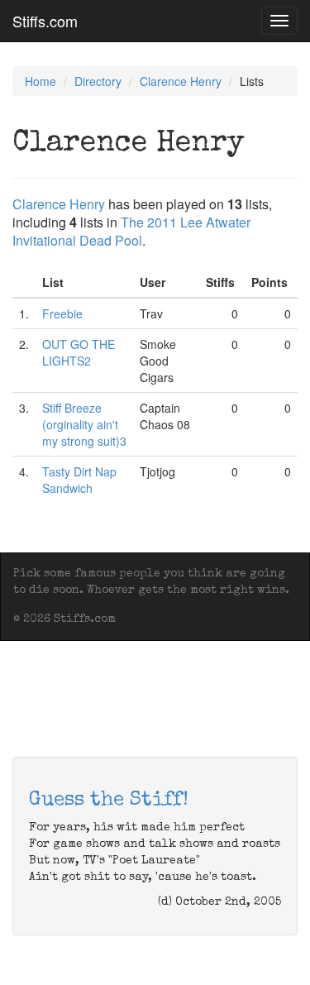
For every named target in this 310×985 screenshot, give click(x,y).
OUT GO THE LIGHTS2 (78, 352)
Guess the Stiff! (108, 800)
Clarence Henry (181, 81)
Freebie (62, 313)
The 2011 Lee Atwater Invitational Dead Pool (131, 231)
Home (40, 81)
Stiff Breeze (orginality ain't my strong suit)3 (84, 424)
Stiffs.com (45, 20)
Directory (98, 81)
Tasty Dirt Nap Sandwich (79, 479)
